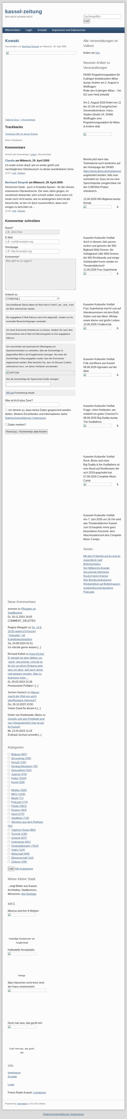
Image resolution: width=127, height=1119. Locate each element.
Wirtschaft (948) (20, 853)
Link (14, 173)
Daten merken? (17, 424)
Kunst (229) (18, 782)
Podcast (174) (19, 802)
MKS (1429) (18, 794)
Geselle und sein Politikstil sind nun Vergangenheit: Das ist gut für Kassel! (26, 722)
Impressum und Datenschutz (68, 30)
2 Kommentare (28, 120)
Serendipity (22, 1103)
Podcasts (88, 592)
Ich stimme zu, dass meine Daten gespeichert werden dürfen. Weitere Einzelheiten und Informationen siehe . (38, 414)
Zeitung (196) (19, 861)
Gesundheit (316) (21, 770)
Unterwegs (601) (21, 841)
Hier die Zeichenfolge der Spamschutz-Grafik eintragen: (32, 379)
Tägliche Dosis (12, 120)
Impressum (14, 1072)
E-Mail (9, 237)
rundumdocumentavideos (98, 588)
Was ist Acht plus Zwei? (19, 400)
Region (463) (19, 810)
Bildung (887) (19, 754)
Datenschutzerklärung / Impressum (25, 418)
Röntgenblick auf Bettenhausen (101, 584)
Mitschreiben (12, 30)
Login (29, 30)
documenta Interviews (96, 572)
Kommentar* (12, 256)
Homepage (11, 247)
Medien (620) (19, 790)
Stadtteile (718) (20, 818)
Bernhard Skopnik (30, 46)
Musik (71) (17, 798)
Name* (9, 227)
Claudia (10, 160)
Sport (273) (17, 814)
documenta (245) (21, 758)
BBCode (10, 393)
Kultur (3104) (18, 778)
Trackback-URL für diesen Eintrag (21, 134)
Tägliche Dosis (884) (23, 830)
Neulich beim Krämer (95, 576)
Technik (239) (19, 834)
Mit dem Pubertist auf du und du (101, 556)
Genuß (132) (18, 762)
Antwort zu (11, 294)
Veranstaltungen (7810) (25, 845)
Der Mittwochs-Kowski (96, 568)
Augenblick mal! (92, 560)
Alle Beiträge (28, 894)
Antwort (21, 173)
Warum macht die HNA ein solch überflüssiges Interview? (23, 696)
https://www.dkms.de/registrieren (102, 171)
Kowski (12, 40)
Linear (33, 154)
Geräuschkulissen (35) (24, 766)
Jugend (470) (19, 774)
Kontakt (42, 30)
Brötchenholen (92, 564)
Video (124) (18, 849)
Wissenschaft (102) (22, 857)
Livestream (39, 1092)
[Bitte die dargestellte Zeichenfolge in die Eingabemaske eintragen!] (40, 373)
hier (97, 52)
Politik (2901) (19, 806)
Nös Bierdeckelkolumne (97, 580)
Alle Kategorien (24, 868)
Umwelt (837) (19, 838)
